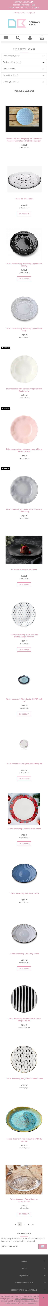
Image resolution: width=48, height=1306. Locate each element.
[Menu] (6, 38)
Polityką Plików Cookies (24, 1299)
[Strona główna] (24, 23)
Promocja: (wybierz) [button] (11, 82)
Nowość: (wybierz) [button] (10, 75)
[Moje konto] (30, 38)
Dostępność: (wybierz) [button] (12, 62)
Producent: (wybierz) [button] (11, 56)
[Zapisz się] (43, 1246)
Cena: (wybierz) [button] (9, 69)
